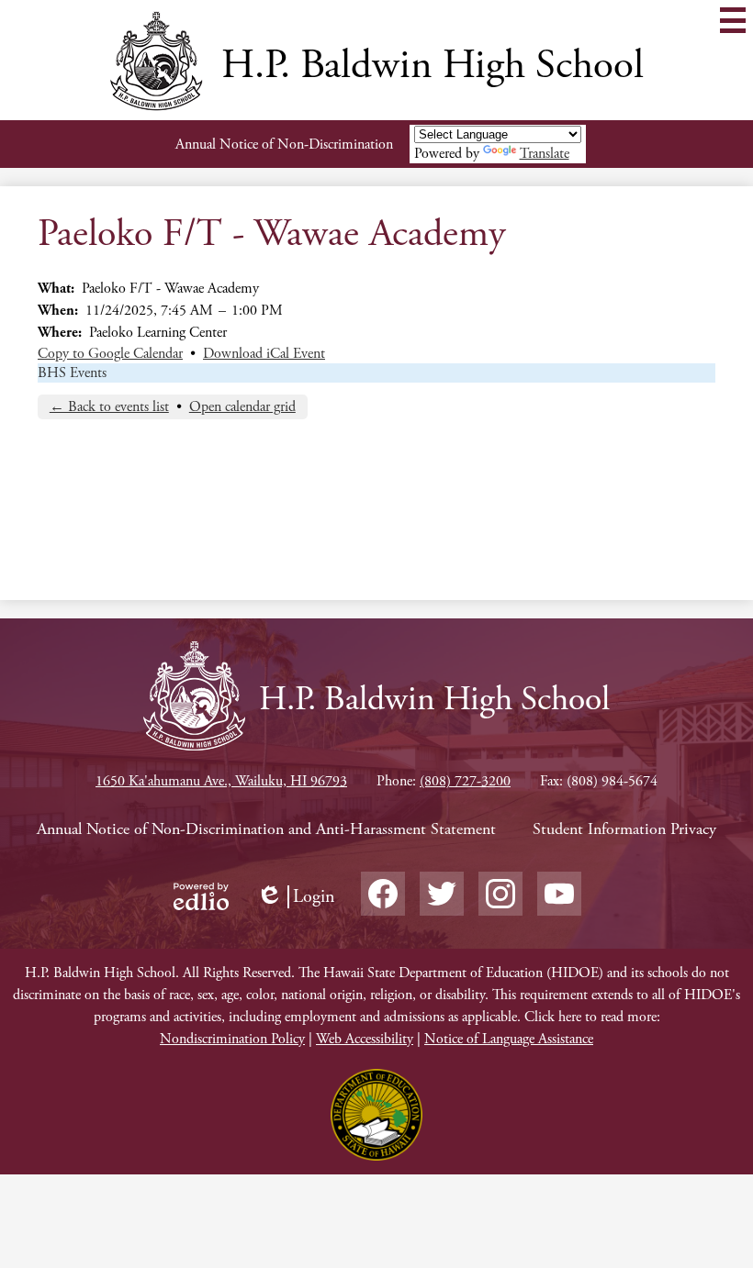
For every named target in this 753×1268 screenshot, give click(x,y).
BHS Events (72, 373)
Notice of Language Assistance (508, 1039)
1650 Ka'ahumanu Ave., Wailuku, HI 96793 (221, 781)
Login (295, 896)
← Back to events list (109, 407)
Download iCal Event (264, 353)
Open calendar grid (242, 407)
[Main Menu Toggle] (733, 20)
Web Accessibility (364, 1039)
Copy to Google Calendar (110, 353)
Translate (544, 153)
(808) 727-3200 (465, 781)
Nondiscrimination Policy (232, 1039)
